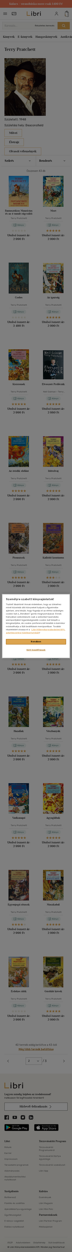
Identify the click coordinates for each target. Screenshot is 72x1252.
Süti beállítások (35, 650)
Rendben (36, 641)
